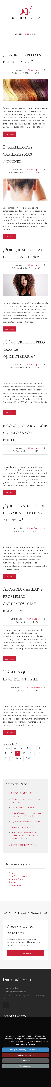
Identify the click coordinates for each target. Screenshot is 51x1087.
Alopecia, (13, 873)
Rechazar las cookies (25, 1055)
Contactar (27, 953)
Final (28, 758)
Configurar (25, 1060)
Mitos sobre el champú (22, 827)
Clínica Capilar (33, 70)
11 (31, 753)
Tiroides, (13, 882)
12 (38, 753)
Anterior (18, 748)
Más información (25, 1066)
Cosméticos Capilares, (19, 876)
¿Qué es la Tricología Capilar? (26, 822)
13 (6, 758)
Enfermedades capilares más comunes (17, 154)
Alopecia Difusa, (16, 879)
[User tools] (44, 70)
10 (24, 753)
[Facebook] (6, 1005)
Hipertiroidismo (16, 885)
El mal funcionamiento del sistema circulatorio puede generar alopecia (25, 835)
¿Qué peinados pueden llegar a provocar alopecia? (25, 513)
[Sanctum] (25, 12)
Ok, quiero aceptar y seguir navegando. (25, 1049)
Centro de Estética (34, 687)
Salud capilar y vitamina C (24, 807)
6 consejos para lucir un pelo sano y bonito (25, 433)
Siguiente (16, 758)
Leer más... (9, 134)
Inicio (7, 748)
